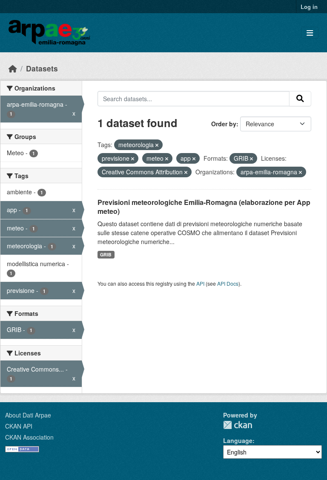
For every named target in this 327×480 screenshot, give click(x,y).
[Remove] (156, 145)
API (200, 283)
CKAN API (18, 426)
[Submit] (300, 98)
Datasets (42, 68)
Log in (309, 7)
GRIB (106, 254)
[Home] (13, 68)
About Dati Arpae (28, 415)
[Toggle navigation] (309, 33)
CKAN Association (29, 437)
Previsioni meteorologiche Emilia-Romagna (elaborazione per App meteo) (204, 206)
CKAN (237, 424)
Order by (223, 123)
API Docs (227, 283)
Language (237, 440)
